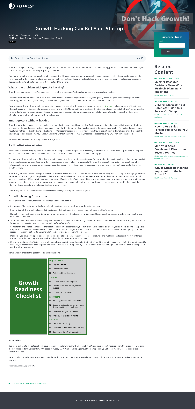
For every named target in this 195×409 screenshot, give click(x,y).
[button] (12, 58)
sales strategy (26, 38)
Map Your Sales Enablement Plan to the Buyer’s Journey (170, 149)
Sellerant (15, 35)
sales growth (56, 38)
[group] (77, 58)
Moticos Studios (112, 400)
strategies (108, 106)
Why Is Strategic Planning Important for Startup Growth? (171, 171)
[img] (137, 58)
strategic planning (41, 38)
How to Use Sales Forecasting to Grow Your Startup (171, 130)
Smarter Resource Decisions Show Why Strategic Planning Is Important (168, 87)
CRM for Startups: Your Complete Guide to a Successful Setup (169, 108)
